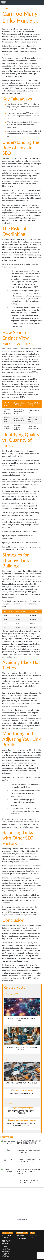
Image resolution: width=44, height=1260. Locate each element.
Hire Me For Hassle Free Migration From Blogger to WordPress (7, 1251)
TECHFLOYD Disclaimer (6, 1237)
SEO (12, 8)
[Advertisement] (22, 1202)
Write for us (20, 1235)
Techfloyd (5, 8)
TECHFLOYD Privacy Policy (6, 1242)
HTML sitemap (21, 1239)
